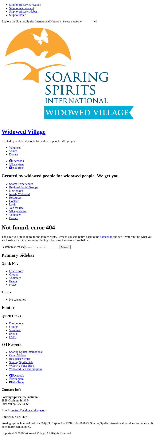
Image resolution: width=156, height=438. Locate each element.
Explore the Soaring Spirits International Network (31, 21)
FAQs (12, 284)
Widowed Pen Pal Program (25, 369)
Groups (13, 274)
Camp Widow (17, 355)
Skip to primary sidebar (23, 11)
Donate (13, 154)
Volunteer (15, 147)
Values (13, 151)
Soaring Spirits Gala (21, 362)
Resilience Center (19, 358)
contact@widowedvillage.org (28, 410)
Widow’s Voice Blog (21, 365)
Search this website (13, 246)
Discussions (16, 271)
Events (13, 281)
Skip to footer (17, 15)
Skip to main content (21, 8)
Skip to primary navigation (25, 4)
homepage (106, 236)
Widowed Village (23, 131)
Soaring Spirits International (26, 352)
